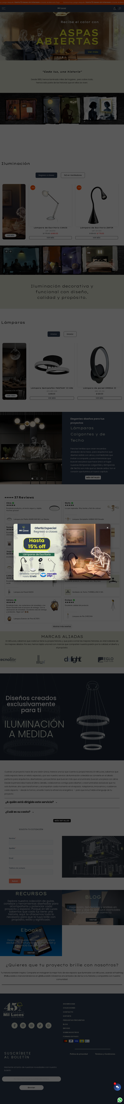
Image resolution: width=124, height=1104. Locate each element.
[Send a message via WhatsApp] (120, 1100)
